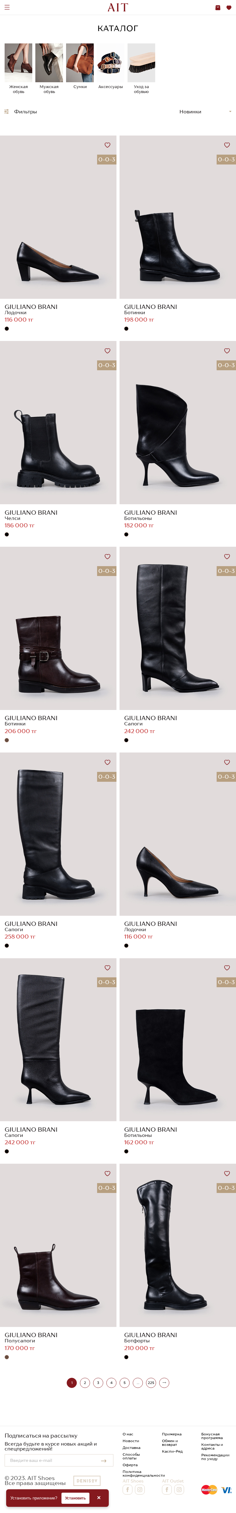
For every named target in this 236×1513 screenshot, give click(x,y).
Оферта (130, 1464)
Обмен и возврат (170, 1442)
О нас (128, 1434)
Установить (75, 1498)
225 (151, 1383)
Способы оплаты (131, 1456)
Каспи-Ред (172, 1451)
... (138, 1383)
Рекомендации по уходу (215, 1457)
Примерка (172, 1434)
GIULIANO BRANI (31, 307)
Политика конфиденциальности (144, 1473)
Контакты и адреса (212, 1446)
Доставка (131, 1447)
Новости (131, 1440)
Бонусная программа (212, 1436)
